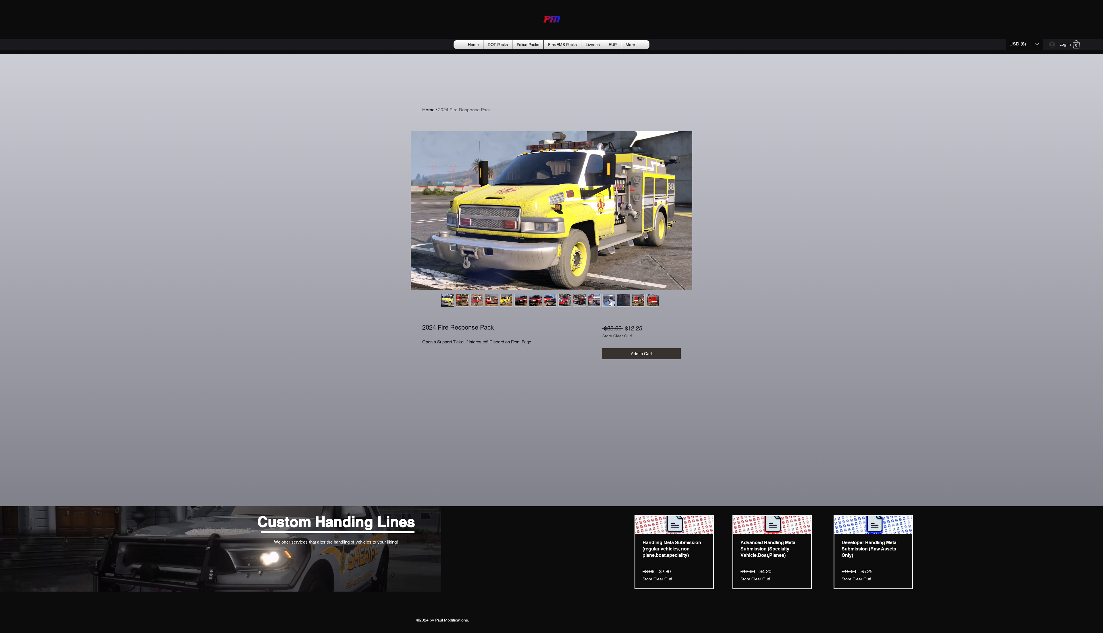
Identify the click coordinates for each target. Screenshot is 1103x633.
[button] (1024, 43)
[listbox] (1024, 43)
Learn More (626, 351)
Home (428, 109)
